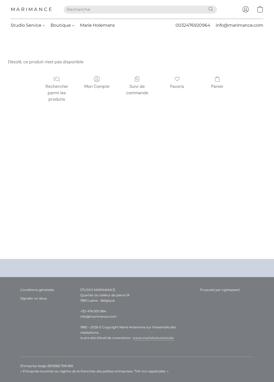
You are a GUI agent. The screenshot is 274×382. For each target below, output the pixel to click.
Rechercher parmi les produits (56, 93)
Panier (217, 86)
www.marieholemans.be (153, 338)
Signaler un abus (33, 298)
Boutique (61, 25)
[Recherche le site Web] (211, 9)
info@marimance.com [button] (239, 25)
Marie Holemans (97, 25)
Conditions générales (37, 290)
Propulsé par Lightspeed (219, 290)
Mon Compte (96, 86)
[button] (32, 9)
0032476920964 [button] (193, 25)
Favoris (177, 86)
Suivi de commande (137, 90)
